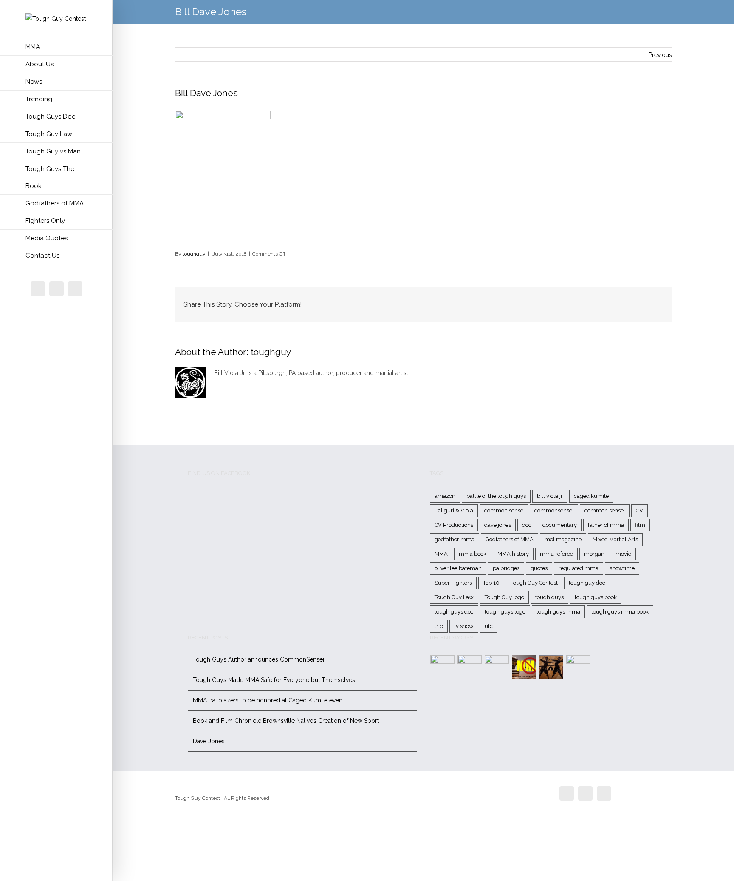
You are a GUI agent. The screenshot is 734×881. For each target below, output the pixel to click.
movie (623, 554)
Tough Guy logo (504, 597)
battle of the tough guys (496, 496)
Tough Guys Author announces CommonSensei (258, 659)
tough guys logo (505, 611)
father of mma (606, 525)
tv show (464, 626)
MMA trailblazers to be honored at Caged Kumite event (268, 700)
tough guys (549, 597)
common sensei (604, 510)
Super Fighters (453, 583)
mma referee (556, 554)
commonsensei (553, 510)
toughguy (194, 254)
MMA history (513, 554)
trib (439, 626)
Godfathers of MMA (510, 539)
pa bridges (506, 568)
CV (639, 510)
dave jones (497, 525)
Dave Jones (209, 741)
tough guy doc (587, 583)
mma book (472, 554)
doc (526, 525)
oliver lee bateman (458, 568)
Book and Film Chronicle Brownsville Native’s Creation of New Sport (286, 720)
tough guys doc (454, 611)
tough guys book (596, 597)
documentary (559, 525)
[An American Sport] (578, 667)
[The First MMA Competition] (442, 667)
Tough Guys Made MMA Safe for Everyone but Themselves (274, 679)
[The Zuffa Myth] (470, 667)
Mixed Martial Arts (615, 539)
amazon (445, 496)
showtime (622, 568)
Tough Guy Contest (534, 583)
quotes (539, 568)
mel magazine (563, 539)
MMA (441, 554)
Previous (660, 54)
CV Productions (454, 525)
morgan (594, 554)
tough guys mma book (620, 611)
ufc (489, 626)
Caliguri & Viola (454, 510)
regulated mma (578, 568)
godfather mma (454, 539)
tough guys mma (558, 611)
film (640, 525)
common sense (503, 510)
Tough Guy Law (454, 597)
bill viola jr (550, 496)
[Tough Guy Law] (524, 667)
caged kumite (591, 496)
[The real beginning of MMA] (497, 667)
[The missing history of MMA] (551, 667)
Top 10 (491, 583)
